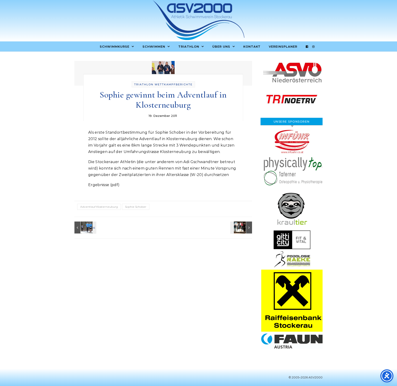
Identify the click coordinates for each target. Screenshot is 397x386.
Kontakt (252, 46)
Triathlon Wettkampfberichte (163, 84)
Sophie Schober (135, 206)
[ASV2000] (198, 21)
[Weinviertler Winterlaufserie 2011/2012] (84, 227)
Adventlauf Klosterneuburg (99, 206)
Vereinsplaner (283, 46)
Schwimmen (153, 46)
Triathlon (188, 46)
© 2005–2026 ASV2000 (306, 377)
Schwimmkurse (114, 46)
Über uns (221, 46)
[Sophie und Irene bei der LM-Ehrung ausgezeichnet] (241, 227)
